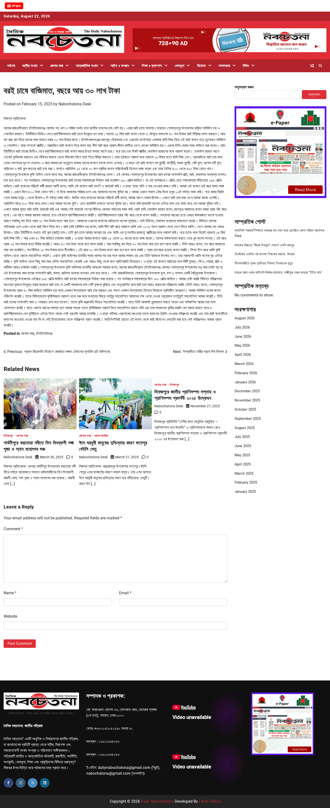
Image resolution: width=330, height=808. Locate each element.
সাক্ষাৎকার (224, 66)
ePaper (16, 5)
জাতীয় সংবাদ (29, 66)
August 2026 (245, 318)
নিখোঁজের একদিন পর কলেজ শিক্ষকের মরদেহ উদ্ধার (264, 254)
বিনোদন (201, 66)
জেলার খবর (56, 66)
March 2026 (244, 364)
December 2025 (247, 391)
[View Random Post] (312, 65)
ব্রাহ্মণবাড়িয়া (101, 435)
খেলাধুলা (179, 66)
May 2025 (242, 455)
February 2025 (246, 482)
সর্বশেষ (11, 66)
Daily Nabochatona (157, 801)
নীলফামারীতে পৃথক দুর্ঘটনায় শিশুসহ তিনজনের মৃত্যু (264, 263)
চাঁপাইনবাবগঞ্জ (44, 333)
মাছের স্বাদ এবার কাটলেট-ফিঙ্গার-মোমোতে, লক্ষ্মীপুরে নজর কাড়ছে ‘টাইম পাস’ (278, 272)
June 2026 (243, 336)
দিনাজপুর (8, 435)
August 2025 (245, 427)
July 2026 (242, 327)
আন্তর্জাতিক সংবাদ (87, 66)
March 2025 (244, 473)
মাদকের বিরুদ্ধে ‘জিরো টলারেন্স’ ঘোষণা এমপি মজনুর (264, 245)
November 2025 (247, 400)
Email (125, 593)
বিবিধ (246, 66)
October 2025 (245, 409)
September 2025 (248, 418)
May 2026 (242, 345)
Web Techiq (211, 801)
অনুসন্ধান (314, 94)
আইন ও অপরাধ (120, 66)
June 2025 (243, 446)
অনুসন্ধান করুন (244, 87)
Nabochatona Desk (74, 104)
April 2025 (243, 464)
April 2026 (243, 354)
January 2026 (245, 382)
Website (10, 616)
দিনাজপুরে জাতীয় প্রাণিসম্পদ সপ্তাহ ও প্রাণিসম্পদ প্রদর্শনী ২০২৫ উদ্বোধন (185, 395)
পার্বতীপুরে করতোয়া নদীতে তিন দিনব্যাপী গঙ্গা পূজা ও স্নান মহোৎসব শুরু (39, 446)
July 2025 (242, 437)
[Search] (320, 65)
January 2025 (245, 491)
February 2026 (246, 373)
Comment (13, 529)
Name (10, 593)
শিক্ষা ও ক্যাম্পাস (152, 66)
